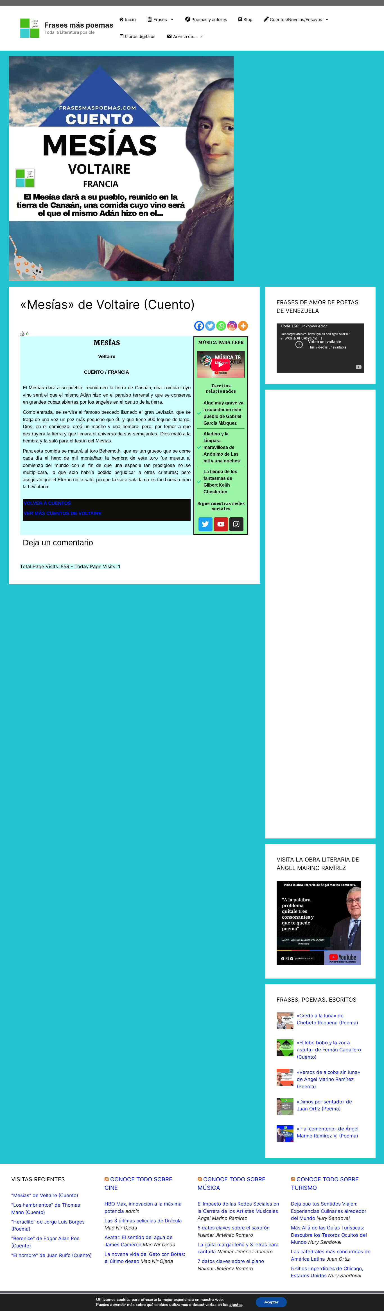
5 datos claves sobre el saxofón (234, 1228)
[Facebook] (199, 326)
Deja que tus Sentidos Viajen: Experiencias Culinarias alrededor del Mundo (328, 1211)
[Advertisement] (320, 614)
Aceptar (271, 1302)
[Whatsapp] (221, 326)
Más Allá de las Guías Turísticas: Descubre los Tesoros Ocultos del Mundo (329, 1235)
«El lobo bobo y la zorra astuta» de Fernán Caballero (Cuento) (329, 1050)
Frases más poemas (78, 25)
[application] (320, 348)
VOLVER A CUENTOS (47, 503)
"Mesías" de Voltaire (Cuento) (44, 1195)
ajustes (235, 1304)
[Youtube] (221, 524)
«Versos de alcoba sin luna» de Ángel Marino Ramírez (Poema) (328, 1079)
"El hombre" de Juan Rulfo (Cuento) (51, 1255)
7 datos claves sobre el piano (231, 1261)
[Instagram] (232, 326)
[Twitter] (210, 326)
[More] (243, 326)
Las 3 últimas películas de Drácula (143, 1221)
